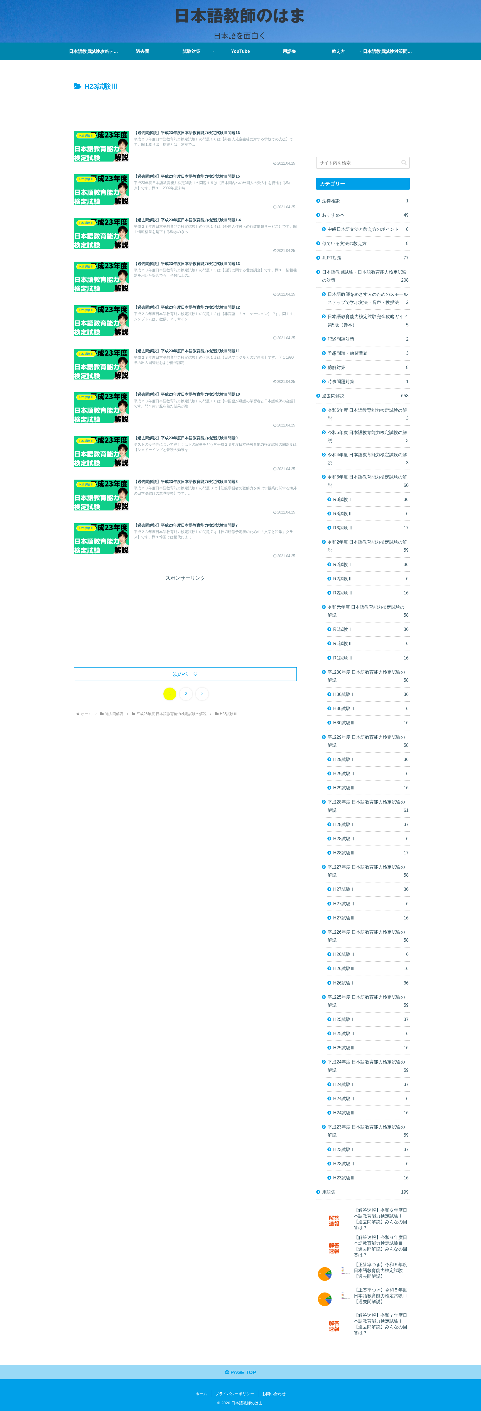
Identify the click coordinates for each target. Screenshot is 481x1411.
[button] (404, 162)
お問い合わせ (274, 1394)
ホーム (201, 1394)
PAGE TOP (242, 1372)
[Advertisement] (185, 107)
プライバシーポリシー (234, 1394)
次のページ (185, 674)
